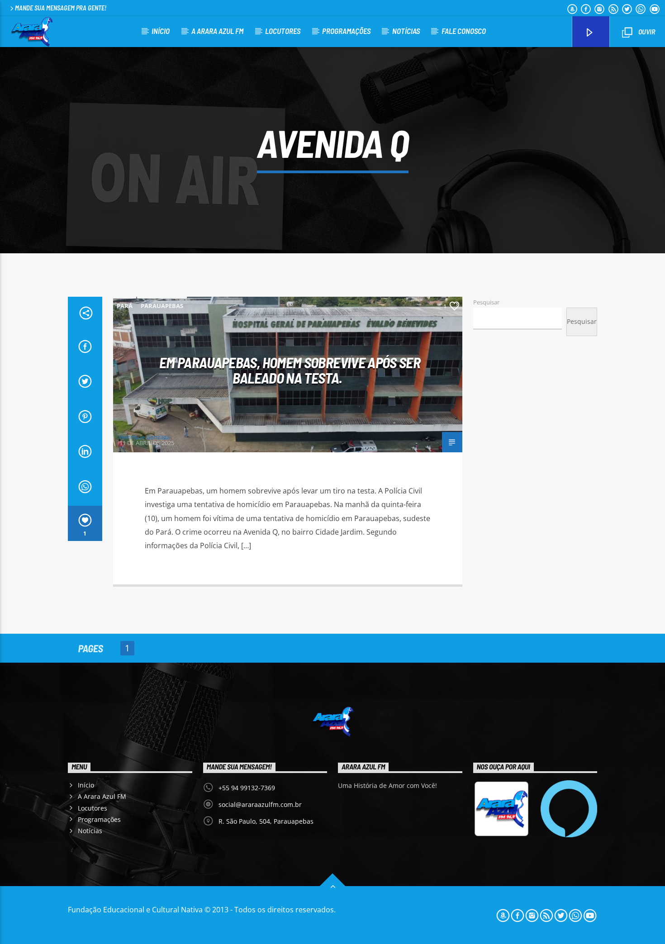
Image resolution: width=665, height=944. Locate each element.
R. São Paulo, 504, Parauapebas (266, 821)
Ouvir (646, 31)
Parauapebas (162, 306)
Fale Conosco (464, 30)
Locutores (282, 30)
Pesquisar (486, 302)
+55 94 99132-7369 (246, 787)
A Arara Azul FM (217, 30)
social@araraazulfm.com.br (260, 804)
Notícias (406, 30)
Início (161, 30)
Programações (346, 30)
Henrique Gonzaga (144, 437)
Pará (125, 306)
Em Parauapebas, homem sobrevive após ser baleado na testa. (289, 370)
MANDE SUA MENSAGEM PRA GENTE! (60, 8)
